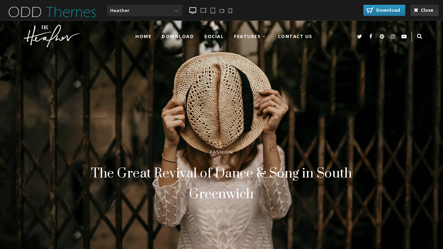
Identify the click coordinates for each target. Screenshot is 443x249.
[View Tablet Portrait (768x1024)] (212, 10)
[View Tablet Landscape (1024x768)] (203, 10)
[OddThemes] (52, 22)
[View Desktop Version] (192, 10)
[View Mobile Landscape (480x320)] (221, 11)
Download (387, 10)
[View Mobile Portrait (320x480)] (230, 10)
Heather (119, 10)
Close (426, 10)
